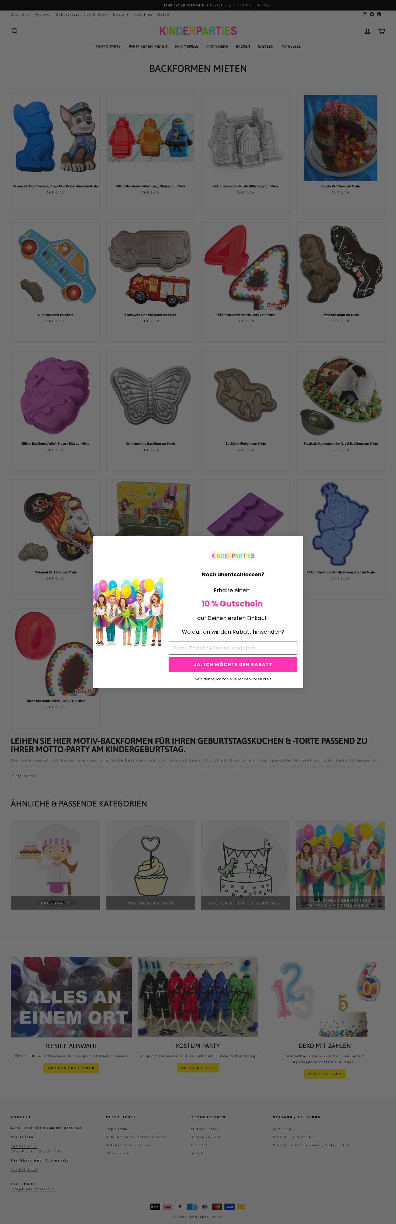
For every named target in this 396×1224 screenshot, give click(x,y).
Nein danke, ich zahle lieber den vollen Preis (233, 678)
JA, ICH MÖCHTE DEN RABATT (233, 664)
